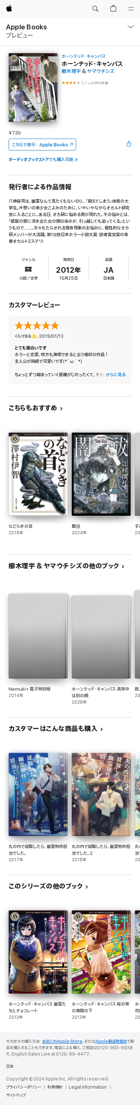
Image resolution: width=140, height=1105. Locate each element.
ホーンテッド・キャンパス (84, 56)
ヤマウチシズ (100, 71)
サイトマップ (16, 1095)
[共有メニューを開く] (129, 144)
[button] (95, 9)
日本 (9, 1066)
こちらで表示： (40, 145)
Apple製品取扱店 (111, 1041)
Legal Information (88, 1087)
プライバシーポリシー (23, 1087)
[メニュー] (131, 9)
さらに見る (115, 374)
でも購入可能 (41, 159)
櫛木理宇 (71, 71)
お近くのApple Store (62, 1041)
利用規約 (54, 1087)
